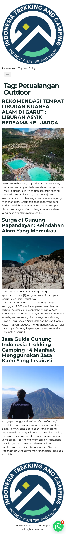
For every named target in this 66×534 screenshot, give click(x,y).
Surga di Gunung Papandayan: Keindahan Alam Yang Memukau (33, 225)
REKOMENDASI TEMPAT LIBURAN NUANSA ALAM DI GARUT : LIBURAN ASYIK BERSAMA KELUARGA (33, 112)
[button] (58, 526)
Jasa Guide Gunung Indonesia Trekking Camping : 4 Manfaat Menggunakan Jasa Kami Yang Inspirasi (28, 349)
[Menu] (7, 74)
